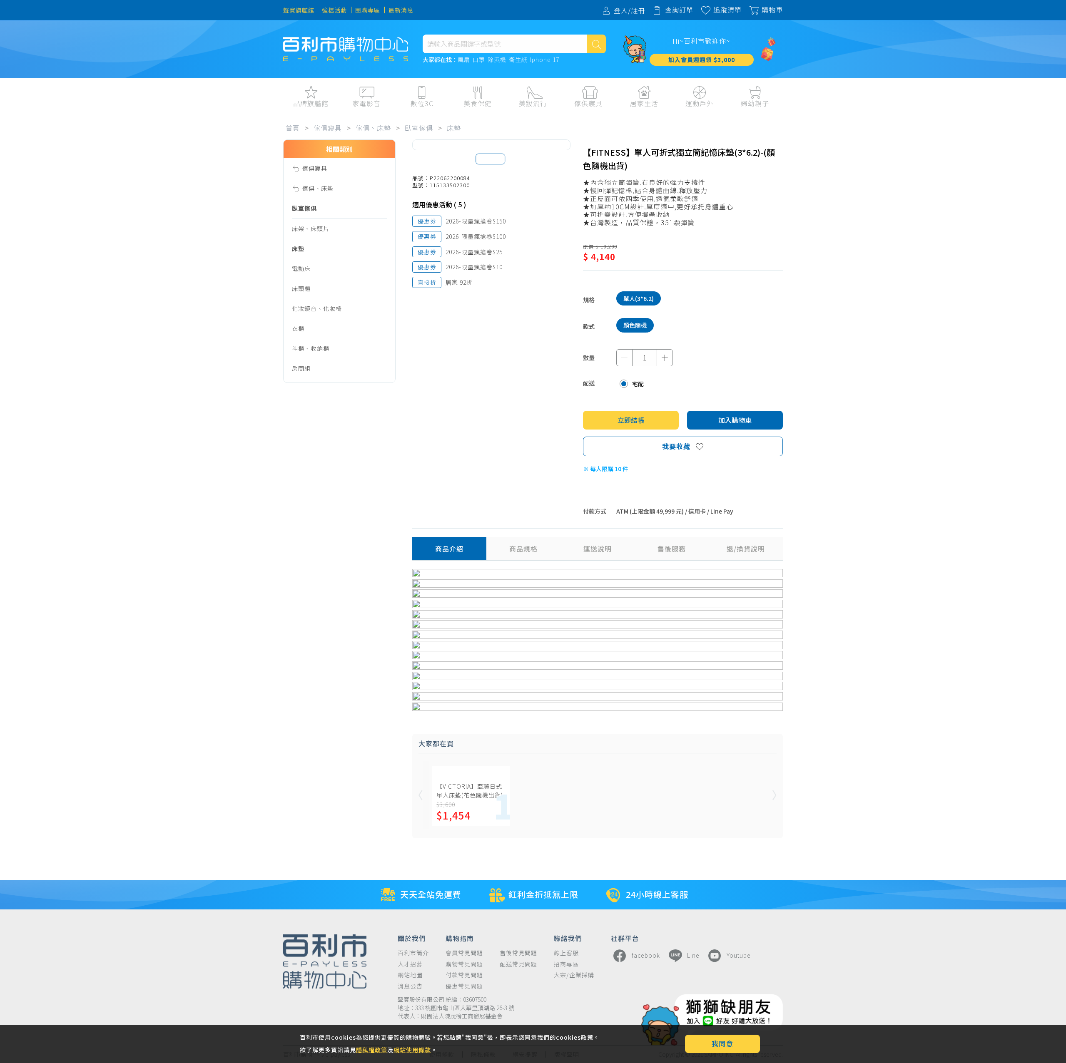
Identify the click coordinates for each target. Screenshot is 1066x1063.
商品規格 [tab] (523, 549)
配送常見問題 (518, 964)
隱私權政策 (371, 1050)
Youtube (739, 955)
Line (693, 955)
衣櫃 (298, 328)
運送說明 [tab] (597, 549)
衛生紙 (518, 60)
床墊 (454, 128)
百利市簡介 (413, 952)
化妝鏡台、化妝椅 (317, 308)
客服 (850, 120)
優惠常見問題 (464, 986)
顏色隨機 (635, 325)
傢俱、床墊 (373, 128)
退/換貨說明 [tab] (746, 549)
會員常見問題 (464, 952)
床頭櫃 (301, 288)
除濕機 (497, 60)
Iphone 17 (544, 60)
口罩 (479, 60)
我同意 (723, 1043)
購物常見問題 (464, 964)
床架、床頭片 (310, 228)
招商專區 (566, 964)
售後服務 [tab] (672, 549)
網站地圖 (410, 975)
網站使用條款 (412, 1050)
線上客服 (566, 952)
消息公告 (410, 986)
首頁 (293, 128)
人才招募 (410, 964)
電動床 (301, 268)
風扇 (464, 60)
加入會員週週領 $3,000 (701, 59)
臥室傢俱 (419, 128)
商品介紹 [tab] (449, 549)
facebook (646, 955)
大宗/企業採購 (574, 975)
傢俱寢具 (328, 128)
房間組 (301, 368)
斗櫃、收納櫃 (310, 348)
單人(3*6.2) (638, 298)
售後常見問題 (518, 952)
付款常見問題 (464, 975)
